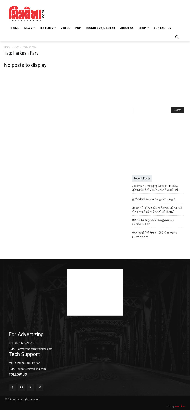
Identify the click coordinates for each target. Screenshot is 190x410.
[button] (176, 36)
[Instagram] (21, 387)
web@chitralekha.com (32, 369)
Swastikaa (180, 406)
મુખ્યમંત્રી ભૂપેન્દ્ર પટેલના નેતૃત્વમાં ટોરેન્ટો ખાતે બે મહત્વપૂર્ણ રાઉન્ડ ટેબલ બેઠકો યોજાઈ (157, 209)
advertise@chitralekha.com (35, 349)
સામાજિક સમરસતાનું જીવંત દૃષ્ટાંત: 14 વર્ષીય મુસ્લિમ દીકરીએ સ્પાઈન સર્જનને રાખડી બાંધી (155, 187)
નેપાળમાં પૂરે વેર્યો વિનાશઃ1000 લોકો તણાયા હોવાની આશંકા (154, 234)
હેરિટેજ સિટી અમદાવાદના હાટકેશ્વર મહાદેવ (154, 199)
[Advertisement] (94, 13)
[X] (30, 387)
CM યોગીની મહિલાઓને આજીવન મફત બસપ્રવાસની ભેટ (153, 222)
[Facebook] (12, 387)
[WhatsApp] (39, 387)
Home (7, 47)
